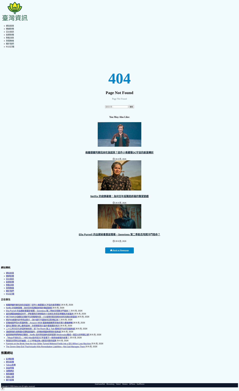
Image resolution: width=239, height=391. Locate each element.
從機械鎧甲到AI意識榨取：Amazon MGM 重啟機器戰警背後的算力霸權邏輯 (39, 323)
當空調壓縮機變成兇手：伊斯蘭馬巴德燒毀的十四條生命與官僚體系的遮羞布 (40, 314)
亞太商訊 (10, 32)
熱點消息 (10, 38)
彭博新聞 (10, 359)
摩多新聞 (10, 362)
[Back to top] (2, 388)
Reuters (125, 384)
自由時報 (10, 368)
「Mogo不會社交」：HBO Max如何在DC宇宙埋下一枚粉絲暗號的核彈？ (37, 338)
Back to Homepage (120, 250)
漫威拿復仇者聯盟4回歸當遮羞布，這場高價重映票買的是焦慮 (33, 332)
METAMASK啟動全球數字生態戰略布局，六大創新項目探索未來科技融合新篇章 (41, 317)
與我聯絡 (10, 41)
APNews (132, 384)
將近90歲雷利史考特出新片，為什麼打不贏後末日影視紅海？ (33, 320)
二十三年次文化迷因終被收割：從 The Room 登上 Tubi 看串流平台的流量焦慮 (40, 329)
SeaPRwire (140, 384)
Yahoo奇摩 (11, 365)
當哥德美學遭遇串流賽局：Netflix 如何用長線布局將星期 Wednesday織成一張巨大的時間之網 (47, 335)
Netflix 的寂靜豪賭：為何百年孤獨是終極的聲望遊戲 (119, 196)
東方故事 (10, 380)
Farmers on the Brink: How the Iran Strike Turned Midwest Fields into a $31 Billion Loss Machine (48, 344)
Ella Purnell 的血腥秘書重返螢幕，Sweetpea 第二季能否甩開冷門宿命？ (119, 234)
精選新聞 (10, 29)
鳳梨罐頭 (10, 374)
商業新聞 (10, 35)
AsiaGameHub (100, 384)
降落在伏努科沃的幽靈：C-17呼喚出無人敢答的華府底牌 (31, 341)
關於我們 (10, 44)
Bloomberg (110, 384)
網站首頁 (10, 26)
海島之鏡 (10, 377)
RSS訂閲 (10, 47)
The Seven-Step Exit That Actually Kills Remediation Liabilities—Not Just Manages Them (45, 347)
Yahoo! (118, 384)
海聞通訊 (10, 371)
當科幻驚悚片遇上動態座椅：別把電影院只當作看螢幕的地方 (33, 326)
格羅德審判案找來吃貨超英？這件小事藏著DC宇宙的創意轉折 (119, 152)
